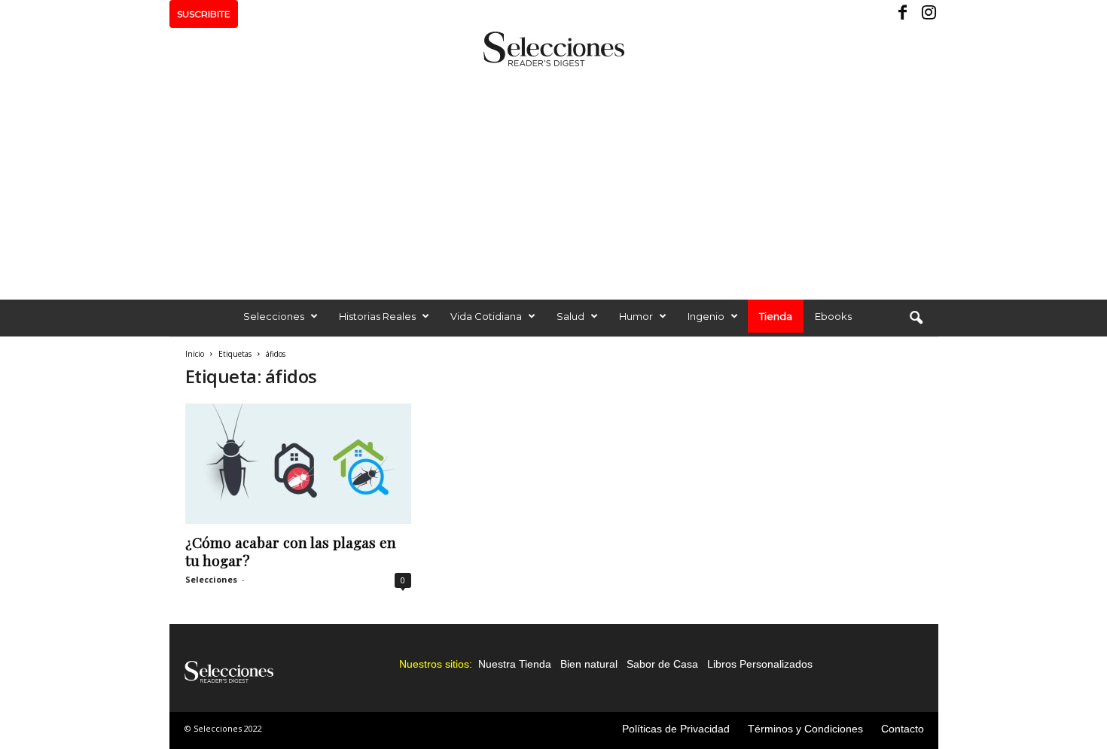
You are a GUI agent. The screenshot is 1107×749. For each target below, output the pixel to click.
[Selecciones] (553, 49)
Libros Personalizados (760, 664)
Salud (570, 316)
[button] (915, 318)
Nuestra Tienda (514, 664)
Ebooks (833, 316)
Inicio (194, 354)
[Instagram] (927, 14)
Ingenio (706, 316)
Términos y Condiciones (805, 729)
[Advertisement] (553, 179)
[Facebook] (904, 14)
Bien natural (589, 664)
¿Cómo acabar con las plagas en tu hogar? (290, 551)
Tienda (775, 316)
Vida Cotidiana (486, 316)
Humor (636, 316)
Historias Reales (377, 316)
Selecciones (273, 316)
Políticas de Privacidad (676, 729)
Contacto (902, 729)
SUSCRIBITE (203, 14)
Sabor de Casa (662, 664)
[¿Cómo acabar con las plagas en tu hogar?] (298, 463)
